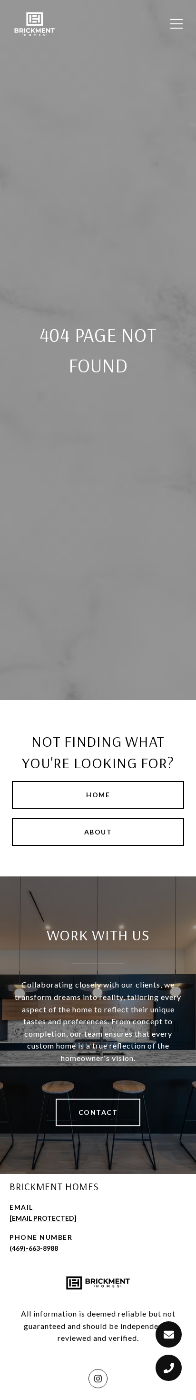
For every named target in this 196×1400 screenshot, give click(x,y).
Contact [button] (98, 1112)
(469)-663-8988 (34, 1248)
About (98, 832)
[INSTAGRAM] (98, 1378)
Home (98, 795)
